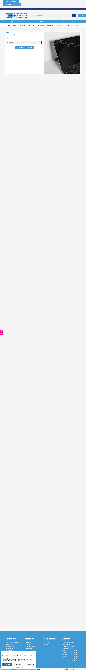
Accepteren (7, 664)
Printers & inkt (31, 25)
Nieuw (14, 25)
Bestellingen (46, 644)
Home (8, 25)
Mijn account (32, 9)
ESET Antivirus (68, 25)
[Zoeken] (74, 15)
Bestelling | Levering (10, 644)
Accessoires (41, 25)
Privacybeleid (20, 667)
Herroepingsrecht (10, 650)
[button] (34, 653)
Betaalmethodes (9, 648)
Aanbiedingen (50, 25)
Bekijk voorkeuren (29, 664)
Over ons (38, 9)
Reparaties (59, 25)
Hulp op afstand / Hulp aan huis (13, 642)
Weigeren (18, 664)
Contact (77, 25)
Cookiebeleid (15, 667)
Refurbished (22, 25)
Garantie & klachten (45, 9)
